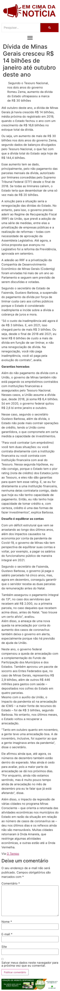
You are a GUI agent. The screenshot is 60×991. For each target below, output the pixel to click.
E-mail (6, 934)
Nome (6, 921)
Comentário (10, 883)
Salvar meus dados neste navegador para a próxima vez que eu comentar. (29, 964)
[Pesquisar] (49, 27)
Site (4, 946)
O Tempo (13, 853)
